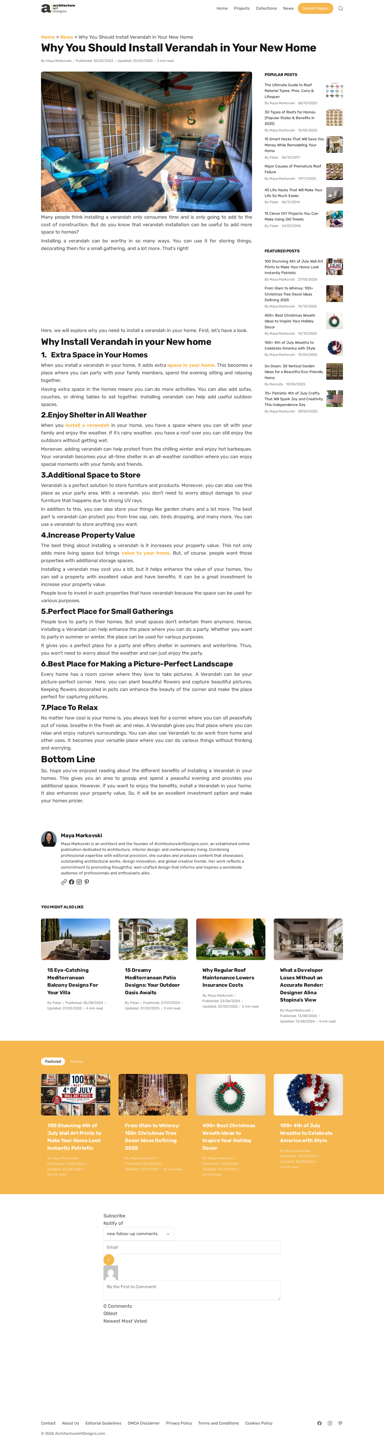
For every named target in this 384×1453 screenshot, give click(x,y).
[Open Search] (340, 8)
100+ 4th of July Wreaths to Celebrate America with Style (290, 345)
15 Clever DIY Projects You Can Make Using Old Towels (291, 216)
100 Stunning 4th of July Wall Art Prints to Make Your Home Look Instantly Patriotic (294, 267)
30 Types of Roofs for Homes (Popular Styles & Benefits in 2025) (290, 118)
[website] (64, 883)
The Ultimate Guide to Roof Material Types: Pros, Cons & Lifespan (289, 91)
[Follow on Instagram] (79, 883)
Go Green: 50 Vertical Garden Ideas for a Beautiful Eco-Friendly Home (294, 372)
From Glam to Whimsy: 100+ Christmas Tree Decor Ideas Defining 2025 (289, 294)
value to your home (145, 552)
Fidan (57, 1003)
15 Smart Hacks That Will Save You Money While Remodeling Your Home (294, 145)
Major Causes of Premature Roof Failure (293, 169)
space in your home (190, 365)
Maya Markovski (59, 61)
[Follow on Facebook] (319, 1423)
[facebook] (71, 883)
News (66, 37)
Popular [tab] (77, 1061)
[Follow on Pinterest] (87, 883)
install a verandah (87, 425)
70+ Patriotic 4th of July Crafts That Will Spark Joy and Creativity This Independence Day (294, 399)
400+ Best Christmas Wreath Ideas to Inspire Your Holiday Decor (290, 321)
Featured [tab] (53, 1061)
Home (48, 37)
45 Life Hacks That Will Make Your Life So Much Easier (293, 193)
